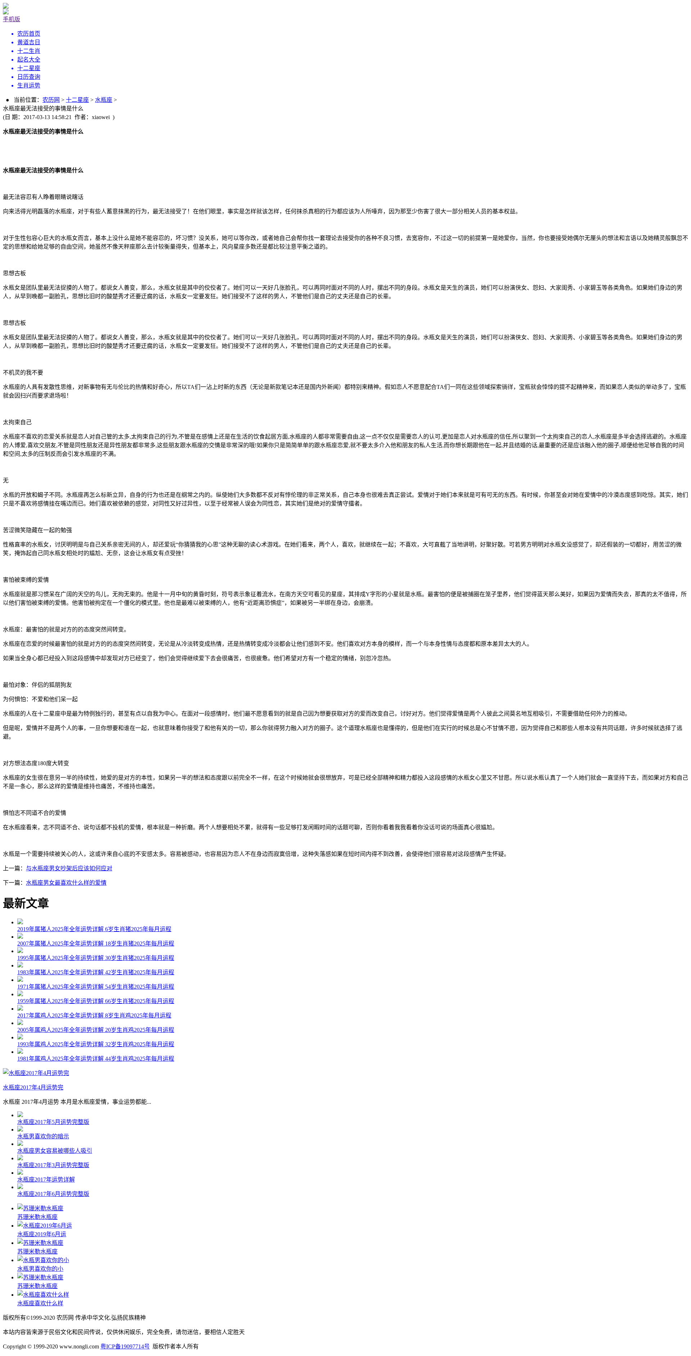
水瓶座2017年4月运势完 (33, 1087)
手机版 (11, 19)
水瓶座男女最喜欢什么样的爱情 (66, 883)
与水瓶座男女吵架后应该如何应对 (69, 868)
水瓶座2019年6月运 (41, 1234)
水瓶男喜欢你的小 (40, 1269)
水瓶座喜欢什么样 (40, 1303)
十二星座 (77, 100)
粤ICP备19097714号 (125, 1346)
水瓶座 (103, 100)
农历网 (51, 100)
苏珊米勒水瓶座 (37, 1217)
